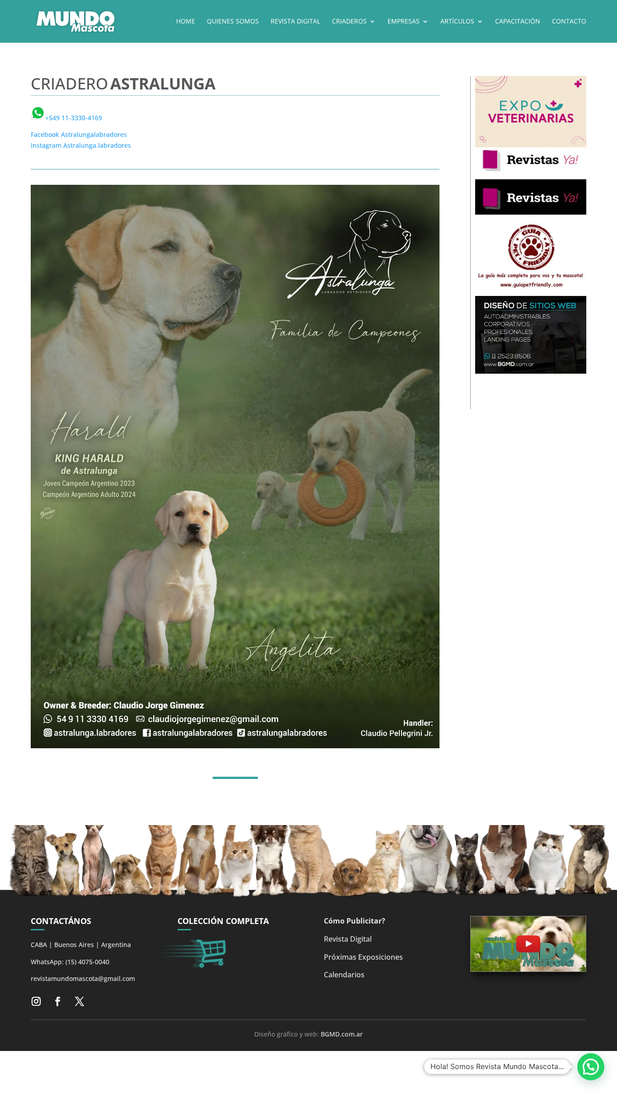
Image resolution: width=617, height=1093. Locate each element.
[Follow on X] (79, 1001)
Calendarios (344, 975)
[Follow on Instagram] (36, 1001)
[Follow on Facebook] (58, 1001)
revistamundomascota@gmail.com (83, 978)
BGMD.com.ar (342, 1034)
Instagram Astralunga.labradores (81, 145)
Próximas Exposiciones (363, 957)
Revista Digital (348, 939)
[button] (590, 1066)
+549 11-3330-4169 (73, 117)
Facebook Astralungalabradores (79, 134)
